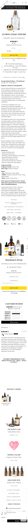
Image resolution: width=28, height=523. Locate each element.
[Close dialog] (26, 253)
